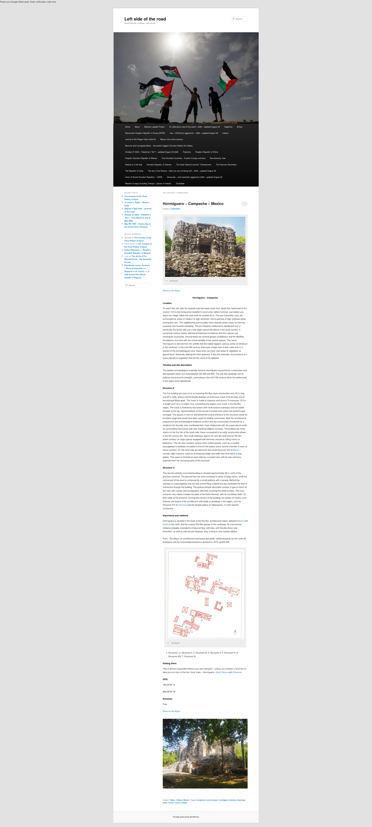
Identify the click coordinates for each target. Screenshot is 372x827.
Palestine (187, 151)
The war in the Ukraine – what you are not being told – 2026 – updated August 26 (182, 170)
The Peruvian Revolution (226, 164)
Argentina (228, 126)
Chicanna (182, 504)
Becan (236, 449)
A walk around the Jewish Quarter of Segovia (136, 274)
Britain (239, 126)
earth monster (212, 800)
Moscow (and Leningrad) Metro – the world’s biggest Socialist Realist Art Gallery (159, 145)
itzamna (233, 800)
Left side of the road (145, 19)
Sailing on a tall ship (133, 164)
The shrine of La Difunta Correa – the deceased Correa (137, 259)
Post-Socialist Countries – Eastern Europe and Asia (183, 158)
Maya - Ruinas (176, 800)
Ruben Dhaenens (132, 249)
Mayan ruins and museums (171, 139)
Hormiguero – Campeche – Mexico (193, 203)
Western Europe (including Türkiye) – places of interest (148, 183)
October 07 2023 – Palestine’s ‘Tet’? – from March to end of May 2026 (137, 217)
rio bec (171, 802)
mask (165, 802)
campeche (201, 800)
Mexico (186, 800)
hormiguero (224, 800)
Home (127, 126)
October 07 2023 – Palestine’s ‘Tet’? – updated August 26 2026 (151, 151)
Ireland (225, 133)
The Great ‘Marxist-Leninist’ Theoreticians (193, 164)
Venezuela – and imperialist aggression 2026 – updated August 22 (194, 177)
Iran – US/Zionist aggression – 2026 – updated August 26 (194, 133)
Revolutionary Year (218, 158)
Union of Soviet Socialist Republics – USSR (143, 177)
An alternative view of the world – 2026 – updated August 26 (194, 126)
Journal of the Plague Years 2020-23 (140, 139)
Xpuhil (166, 524)
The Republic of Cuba (134, 170)
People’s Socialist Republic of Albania (141, 158)
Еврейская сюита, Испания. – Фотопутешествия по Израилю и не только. (137, 268)
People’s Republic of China (206, 151)
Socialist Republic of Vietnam (159, 164)
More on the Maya (171, 290)
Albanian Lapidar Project (154, 126)
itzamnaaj (241, 800)
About (137, 126)
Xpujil (217, 672)
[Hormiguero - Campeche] (205, 754)
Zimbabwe (180, 183)
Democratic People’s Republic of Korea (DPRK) (145, 133)
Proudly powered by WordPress (186, 817)
